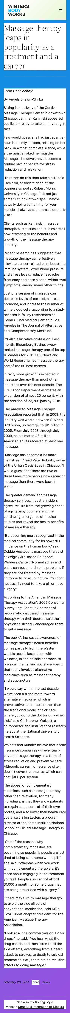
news (46, 982)
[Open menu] (60, 10)
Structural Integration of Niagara (41, 1007)
